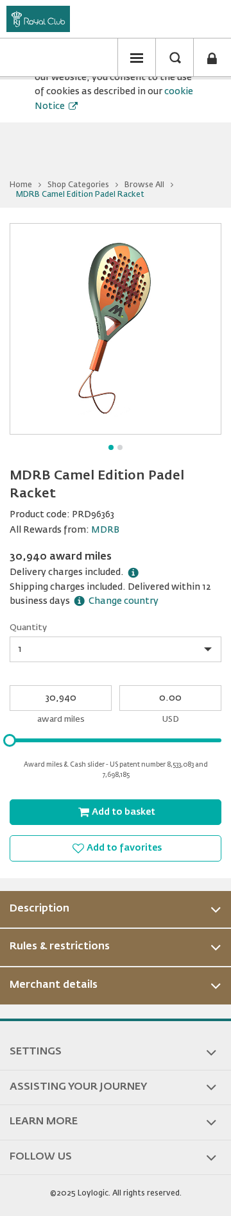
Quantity (28, 628)
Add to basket (123, 812)
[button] (136, 57)
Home (21, 185)
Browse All (144, 185)
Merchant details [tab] (54, 985)
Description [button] (39, 909)
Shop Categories (78, 185)
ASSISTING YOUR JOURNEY (78, 1087)
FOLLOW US (41, 1157)
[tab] (115, 909)
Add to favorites (124, 848)
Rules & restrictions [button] (60, 947)
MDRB (105, 530)
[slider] (9, 740)
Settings (36, 1052)
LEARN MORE (44, 1122)
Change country (123, 601)
